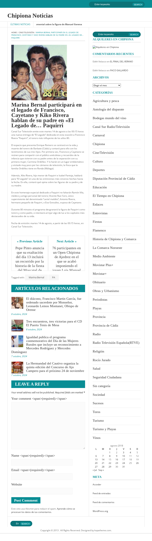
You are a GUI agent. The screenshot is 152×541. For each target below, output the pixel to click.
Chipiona (99, 144)
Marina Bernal (36, 277)
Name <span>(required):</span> (33, 455)
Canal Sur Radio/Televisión (111, 127)
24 (123, 463)
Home (14, 32)
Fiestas (97, 222)
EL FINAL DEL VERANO (121, 61)
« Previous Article (29, 241)
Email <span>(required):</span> (33, 470)
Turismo (98, 420)
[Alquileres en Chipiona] (106, 46)
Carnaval (99, 135)
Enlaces (98, 204)
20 (96, 463)
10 (123, 456)
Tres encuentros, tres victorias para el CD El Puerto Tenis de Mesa (54, 323)
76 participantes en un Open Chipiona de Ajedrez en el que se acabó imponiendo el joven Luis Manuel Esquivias (66, 261)
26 (137, 463)
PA (53, 277)
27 (96, 466)
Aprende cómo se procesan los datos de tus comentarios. (43, 510)
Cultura (98, 161)
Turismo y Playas (104, 429)
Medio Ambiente (104, 256)
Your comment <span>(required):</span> (39, 398)
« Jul (95, 470)
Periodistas (100, 299)
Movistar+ (100, 273)
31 (123, 466)
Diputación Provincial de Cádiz (114, 178)
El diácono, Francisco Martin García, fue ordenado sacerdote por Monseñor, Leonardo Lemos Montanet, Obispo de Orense (53, 304)
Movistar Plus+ (103, 265)
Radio (97, 334)
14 (103, 459)
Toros (96, 412)
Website (16, 484)
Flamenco (99, 230)
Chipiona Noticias (30, 15)
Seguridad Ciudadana (107, 377)
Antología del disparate (108, 109)
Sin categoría (101, 386)
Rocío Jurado (101, 360)
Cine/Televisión (26, 32)
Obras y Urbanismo (106, 291)
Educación (100, 187)
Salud (96, 368)
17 (123, 459)
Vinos (96, 438)
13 (96, 459)
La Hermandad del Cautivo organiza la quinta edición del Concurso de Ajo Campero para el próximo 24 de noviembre (55, 367)
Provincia (99, 317)
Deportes (99, 170)
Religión (98, 351)
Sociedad (99, 394)
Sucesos (98, 403)
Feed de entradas (102, 493)
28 (103, 466)
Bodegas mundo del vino (109, 118)
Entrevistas (100, 213)
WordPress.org (100, 511)
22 (110, 463)
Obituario (99, 282)
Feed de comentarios (103, 502)
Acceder (97, 484)
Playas (97, 308)
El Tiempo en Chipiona (108, 196)
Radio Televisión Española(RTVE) (116, 343)
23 (116, 463)
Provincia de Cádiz (105, 325)
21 (103, 463)
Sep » (101, 470)
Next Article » (67, 241)
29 (110, 466)
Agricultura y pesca (106, 101)
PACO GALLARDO (119, 70)
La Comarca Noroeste (107, 248)
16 (116, 459)
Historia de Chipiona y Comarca (114, 239)
